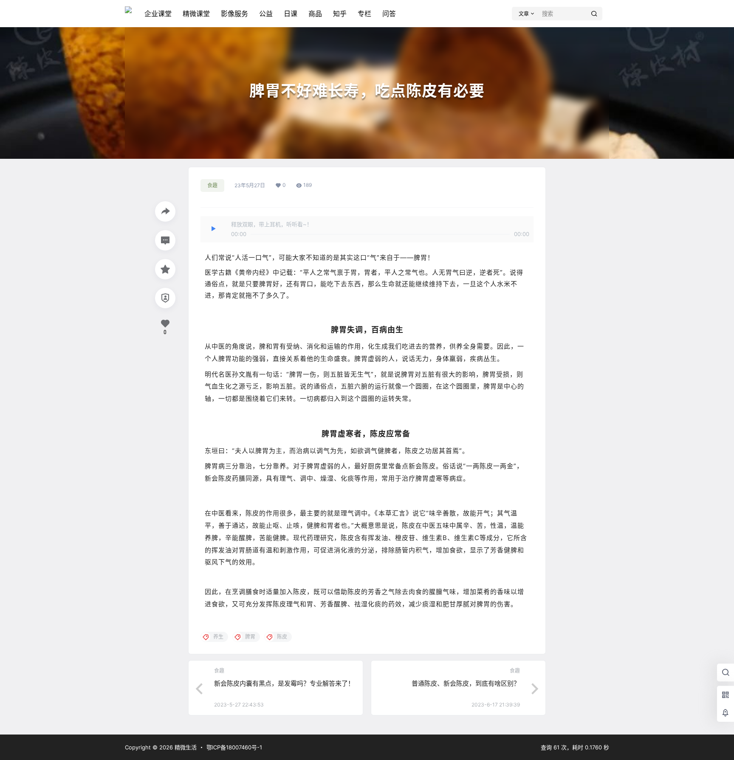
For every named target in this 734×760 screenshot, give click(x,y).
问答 (389, 13)
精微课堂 (196, 13)
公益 (266, 13)
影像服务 (234, 13)
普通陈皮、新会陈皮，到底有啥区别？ (466, 683)
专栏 (364, 13)
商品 (315, 13)
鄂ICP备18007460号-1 (234, 747)
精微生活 (185, 747)
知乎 (340, 13)
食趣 (212, 185)
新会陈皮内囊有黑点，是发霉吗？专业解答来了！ (284, 683)
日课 (290, 13)
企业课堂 (158, 13)
